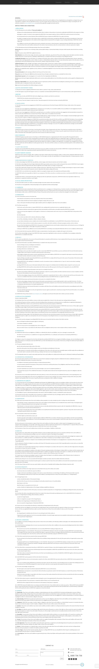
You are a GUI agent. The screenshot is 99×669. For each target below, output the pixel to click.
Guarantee (58, 2)
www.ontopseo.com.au (30, 23)
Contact (76, 2)
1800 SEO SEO (76, 656)
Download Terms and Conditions (75, 16)
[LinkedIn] (71, 659)
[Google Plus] (76, 659)
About (29, 2)
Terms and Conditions (50, 664)
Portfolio (67, 2)
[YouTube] (74, 659)
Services (37, 2)
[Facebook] (69, 659)
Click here (72, 652)
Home (20, 2)
